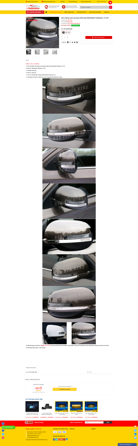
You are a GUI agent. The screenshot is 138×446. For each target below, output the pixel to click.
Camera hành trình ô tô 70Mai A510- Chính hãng (32, 414)
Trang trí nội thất (69, 12)
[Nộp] (110, 7)
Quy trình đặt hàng (73, 1)
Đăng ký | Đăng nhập (101, 1)
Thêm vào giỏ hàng (99, 37)
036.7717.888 (37, 433)
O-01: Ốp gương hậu (66, 29)
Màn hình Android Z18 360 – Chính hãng (61, 414)
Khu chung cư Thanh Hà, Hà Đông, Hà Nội (36, 432)
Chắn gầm (106, 12)
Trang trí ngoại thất (55, 12)
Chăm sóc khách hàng (86, 1)
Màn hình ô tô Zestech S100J (76, 414)
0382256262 (75, 25)
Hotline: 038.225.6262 (33, 1)
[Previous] (28, 32)
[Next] (56, 32)
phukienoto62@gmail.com (49, 1)
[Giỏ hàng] (109, 2)
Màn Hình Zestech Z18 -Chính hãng (91, 414)
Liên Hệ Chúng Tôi (125, 444)
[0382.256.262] (3, 427)
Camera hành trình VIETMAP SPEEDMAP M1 (47, 414)
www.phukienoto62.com (32, 437)
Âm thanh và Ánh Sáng (95, 12)
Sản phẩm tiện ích (81, 12)
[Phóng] (57, 46)
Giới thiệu (62, 1)
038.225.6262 (39, 422)
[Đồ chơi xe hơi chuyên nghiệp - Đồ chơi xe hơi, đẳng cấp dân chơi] (33, 7)
